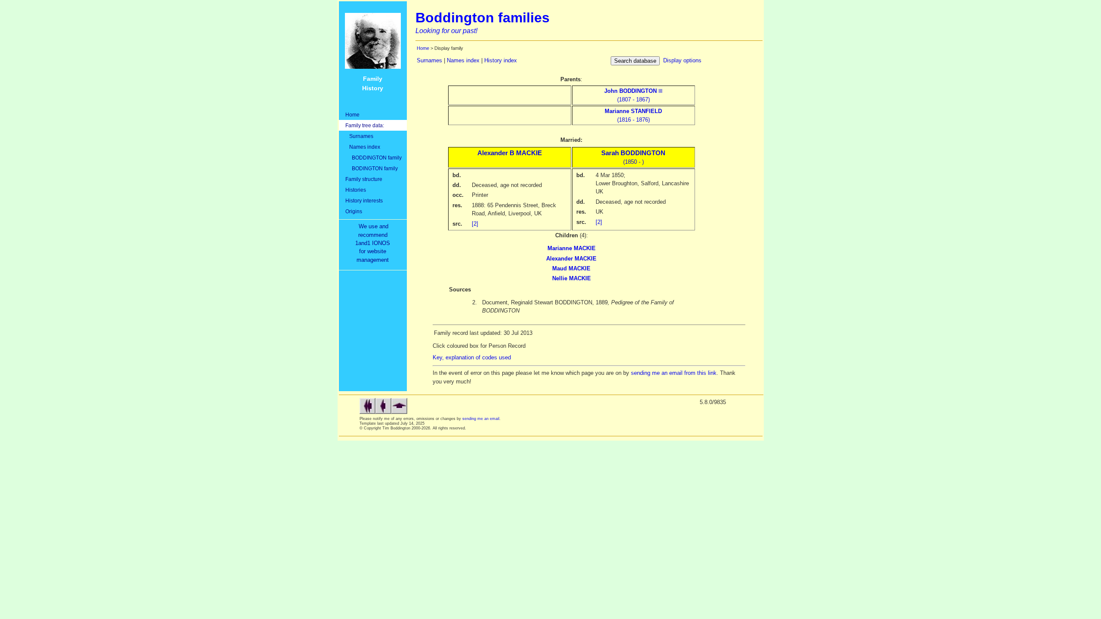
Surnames (359, 136)
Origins (353, 211)
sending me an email (480, 419)
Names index (362, 147)
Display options (682, 60)
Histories (355, 190)
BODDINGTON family (373, 157)
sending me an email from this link (674, 373)
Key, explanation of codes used (472, 357)
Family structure (363, 179)
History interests (364, 200)
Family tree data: (364, 125)
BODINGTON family (371, 168)
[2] (475, 224)
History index (500, 60)
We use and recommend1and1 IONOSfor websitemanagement (374, 243)
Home (352, 114)
